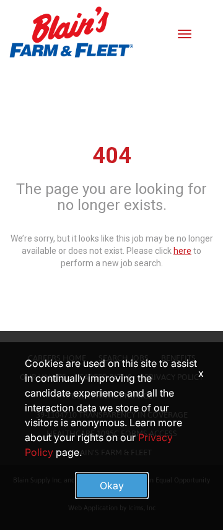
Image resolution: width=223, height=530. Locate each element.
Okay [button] (112, 485)
